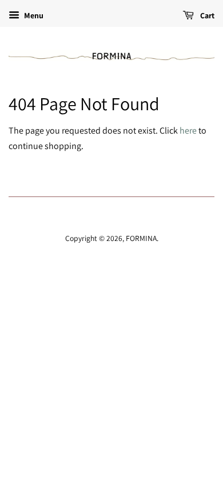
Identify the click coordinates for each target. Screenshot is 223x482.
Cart (206, 15)
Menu (32, 15)
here (188, 130)
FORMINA (141, 238)
